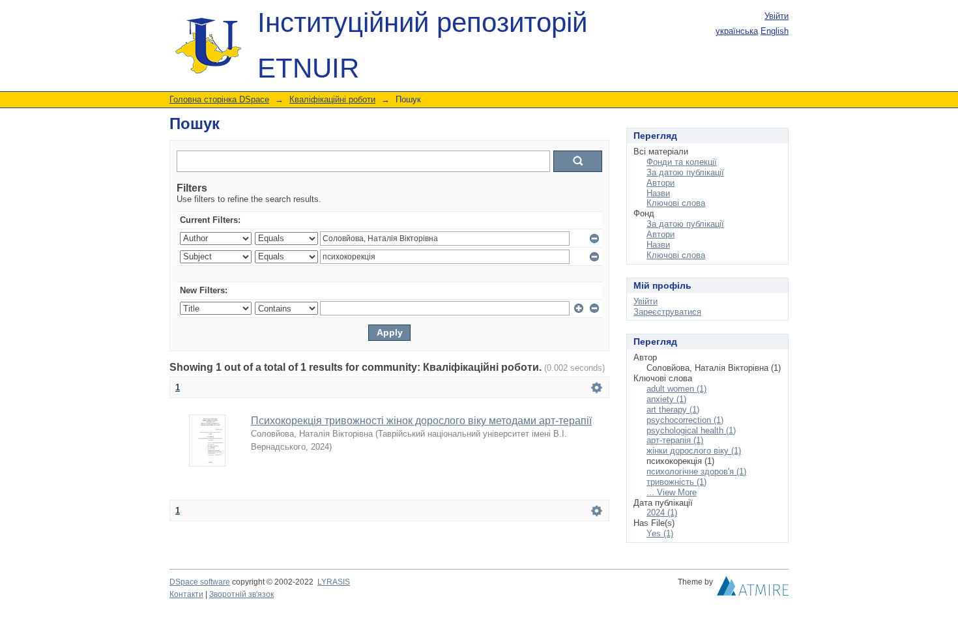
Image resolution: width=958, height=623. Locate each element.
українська (737, 31)
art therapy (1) (672, 409)
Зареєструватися (667, 312)
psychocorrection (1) (684, 420)
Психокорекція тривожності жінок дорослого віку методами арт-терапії (421, 420)
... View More (671, 492)
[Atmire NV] (753, 589)
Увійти (776, 16)
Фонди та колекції (681, 162)
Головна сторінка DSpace (219, 99)
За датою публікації (685, 172)
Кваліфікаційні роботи (332, 99)
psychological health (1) (691, 430)
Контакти (186, 594)
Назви (658, 193)
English (775, 31)
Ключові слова (675, 203)
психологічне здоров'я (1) (696, 471)
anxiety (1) (666, 399)
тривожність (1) (676, 482)
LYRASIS (333, 582)
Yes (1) (659, 533)
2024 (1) (661, 512)
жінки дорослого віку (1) (693, 451)
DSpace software (199, 582)
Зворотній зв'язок (241, 594)
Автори (660, 183)
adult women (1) (676, 389)
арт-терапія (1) (674, 440)
